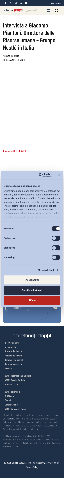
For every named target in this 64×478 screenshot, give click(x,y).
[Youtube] (26, 3)
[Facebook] (5, 3)
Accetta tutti (32, 280)
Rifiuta (32, 300)
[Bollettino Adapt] (20, 10)
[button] (56, 10)
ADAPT (22, 59)
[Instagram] (15, 3)
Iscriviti (17, 307)
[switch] (56, 238)
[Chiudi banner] (59, 175)
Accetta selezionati (32, 290)
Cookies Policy (32, 467)
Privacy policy (53, 462)
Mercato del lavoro (11, 55)
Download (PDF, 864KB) (14, 151)
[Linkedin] (20, 3)
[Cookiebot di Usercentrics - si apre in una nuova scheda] (40, 175)
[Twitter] (10, 3)
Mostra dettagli (46, 270)
